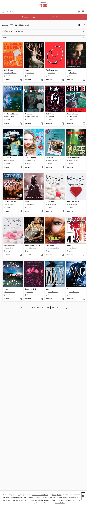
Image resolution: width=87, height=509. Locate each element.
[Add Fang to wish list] (84, 298)
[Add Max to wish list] (62, 298)
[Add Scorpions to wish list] (41, 123)
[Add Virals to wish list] (84, 255)
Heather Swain (31, 160)
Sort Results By (7, 31)
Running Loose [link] (72, 114)
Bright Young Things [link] (32, 245)
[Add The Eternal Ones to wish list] (62, 80)
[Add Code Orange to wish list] (20, 80)
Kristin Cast (30, 292)
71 (62, 307)
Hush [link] (69, 70)
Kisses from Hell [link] (30, 289)
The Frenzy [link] (50, 245)
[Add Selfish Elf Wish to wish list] (41, 167)
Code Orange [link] (8, 70)
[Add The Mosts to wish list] (62, 167)
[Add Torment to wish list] (41, 211)
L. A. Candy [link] (50, 202)
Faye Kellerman (10, 292)
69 (53, 307)
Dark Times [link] (50, 114)
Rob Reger (51, 117)
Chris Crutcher (73, 117)
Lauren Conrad (52, 204)
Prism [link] (6, 289)
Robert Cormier (9, 117)
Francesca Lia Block (53, 248)
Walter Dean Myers (32, 117)
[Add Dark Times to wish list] (62, 123)
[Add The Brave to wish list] (20, 167)
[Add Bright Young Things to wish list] (41, 255)
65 (33, 307)
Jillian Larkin (30, 73)
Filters (5, 37)
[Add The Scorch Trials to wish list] (20, 211)
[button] (79, 25)
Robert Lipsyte (9, 160)
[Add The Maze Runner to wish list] (84, 167)
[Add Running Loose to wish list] (84, 123)
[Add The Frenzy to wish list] (62, 255)
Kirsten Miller (51, 73)
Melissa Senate (52, 160)
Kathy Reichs (72, 248)
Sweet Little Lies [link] (9, 245)
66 (38, 307)
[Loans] (79, 11)
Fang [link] (68, 289)
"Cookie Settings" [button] (50, 500)
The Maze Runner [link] (73, 158)
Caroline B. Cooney (11, 73)
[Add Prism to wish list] (20, 298)
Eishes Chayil (72, 73)
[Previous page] (22, 307)
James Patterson (53, 292)
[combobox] (39, 11)
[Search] (3, 11)
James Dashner (73, 160)
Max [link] (47, 289)
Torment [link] (28, 202)
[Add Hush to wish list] (84, 80)
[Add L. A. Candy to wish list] (62, 211)
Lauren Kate (30, 204)
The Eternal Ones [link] (52, 70)
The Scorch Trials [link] (10, 202)
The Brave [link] (7, 158)
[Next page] (67, 307)
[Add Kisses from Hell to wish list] (41, 298)
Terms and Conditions (40, 495)
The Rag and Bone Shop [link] (12, 114)
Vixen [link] (27, 70)
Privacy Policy (57, 495)
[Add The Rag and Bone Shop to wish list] (20, 123)
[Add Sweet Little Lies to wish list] (20, 255)
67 (43, 307)
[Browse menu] (83, 11)
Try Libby (25, 17)
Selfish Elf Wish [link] (30, 158)
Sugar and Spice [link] (73, 202)
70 (58, 307)
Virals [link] (69, 245)
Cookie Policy (60, 503)
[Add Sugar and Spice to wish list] (84, 211)
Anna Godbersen (31, 248)
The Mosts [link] (49, 158)
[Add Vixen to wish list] (41, 80)
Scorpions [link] (28, 114)
